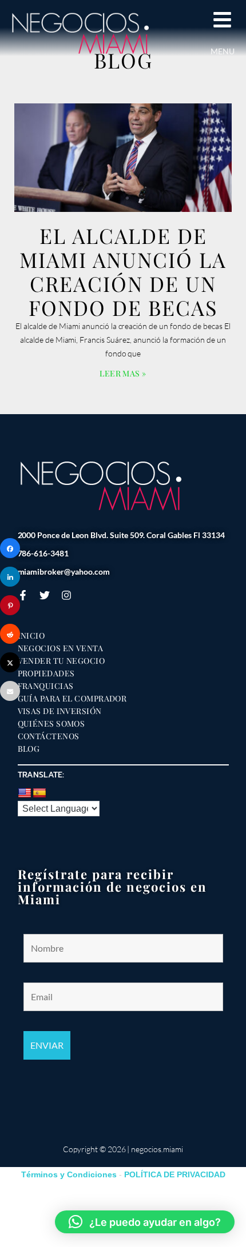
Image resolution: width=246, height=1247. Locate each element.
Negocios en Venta (61, 648)
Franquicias (46, 686)
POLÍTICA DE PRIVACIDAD (174, 1174)
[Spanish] (39, 793)
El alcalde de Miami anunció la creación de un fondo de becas (123, 271)
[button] (145, 1221)
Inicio (31, 636)
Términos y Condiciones (69, 1174)
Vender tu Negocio (61, 661)
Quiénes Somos (51, 724)
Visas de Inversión (60, 711)
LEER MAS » (123, 373)
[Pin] (10, 605)
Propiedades (46, 673)
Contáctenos (49, 736)
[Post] (10, 662)
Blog (29, 749)
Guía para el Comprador (72, 699)
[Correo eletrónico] (10, 691)
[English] (24, 793)
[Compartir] (10, 548)
